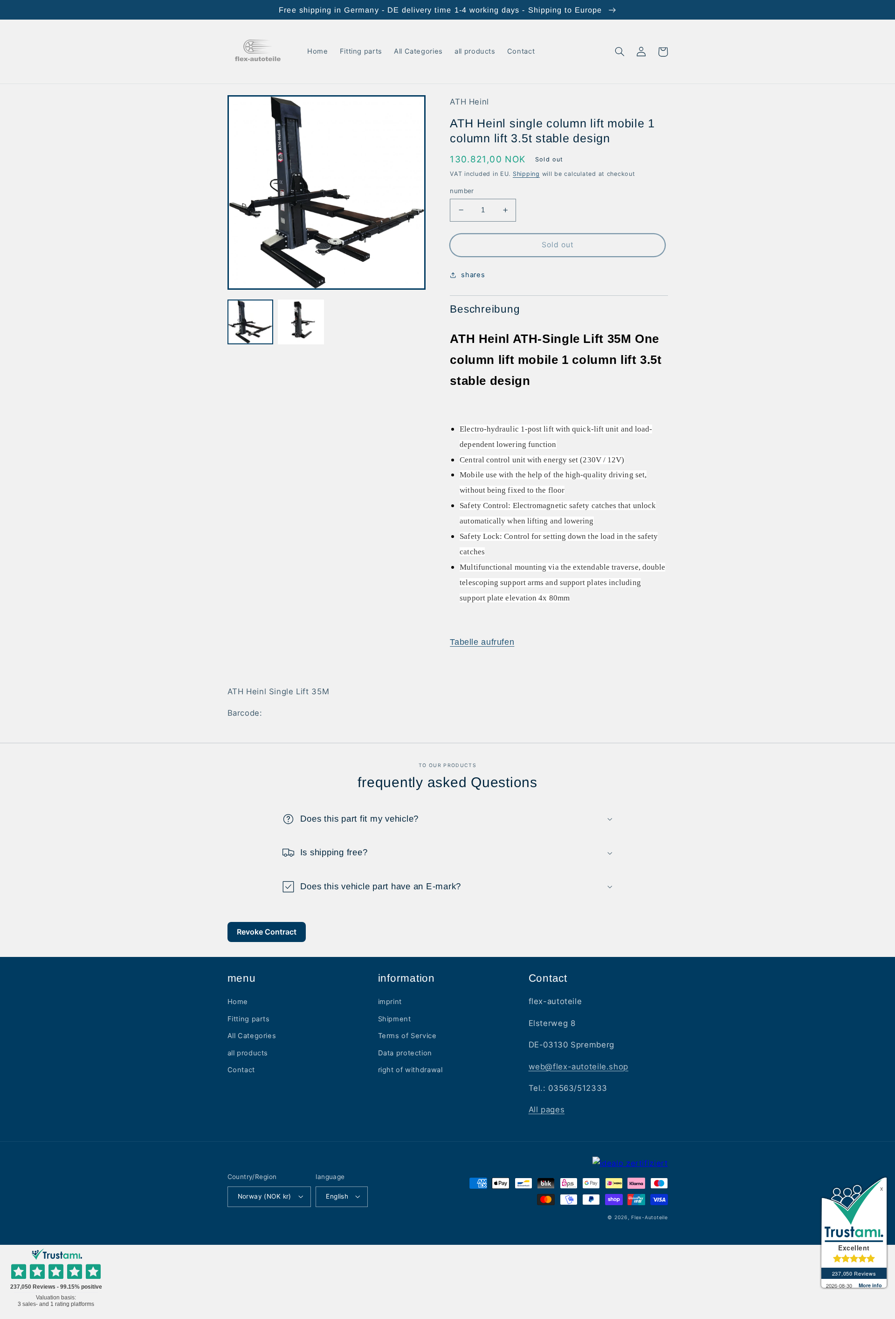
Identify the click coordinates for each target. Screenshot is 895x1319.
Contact (241, 1070)
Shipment (394, 1019)
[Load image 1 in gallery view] (250, 322)
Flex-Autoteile (649, 1217)
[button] (620, 52)
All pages (547, 1109)
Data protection (405, 1053)
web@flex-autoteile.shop (579, 1066)
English (337, 1196)
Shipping (526, 173)
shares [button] (473, 275)
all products (247, 1053)
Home (237, 1002)
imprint (390, 1002)
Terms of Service (407, 1036)
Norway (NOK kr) (264, 1196)
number (462, 191)
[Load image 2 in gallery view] (301, 322)
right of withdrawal (410, 1070)
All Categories (251, 1036)
